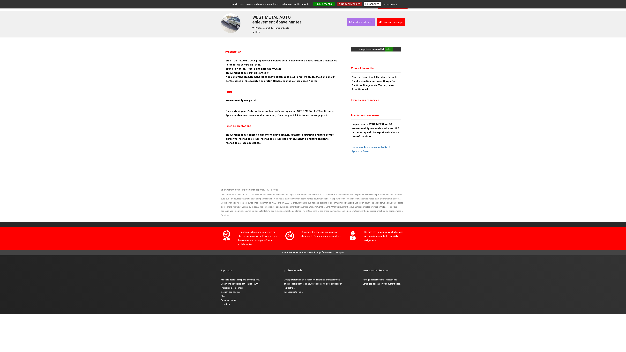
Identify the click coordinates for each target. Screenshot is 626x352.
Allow (388, 49)
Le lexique (225, 304)
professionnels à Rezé (381, 207)
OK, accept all (324, 4)
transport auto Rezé (293, 292)
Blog (223, 296)
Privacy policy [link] (389, 4)
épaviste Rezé (360, 151)
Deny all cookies (350, 4)
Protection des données (232, 288)
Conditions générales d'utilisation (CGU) (240, 284)
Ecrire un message (392, 22)
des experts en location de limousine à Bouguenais (295, 211)
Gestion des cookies (230, 292)
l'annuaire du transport (343, 203)
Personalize (372, 4)
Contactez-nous (228, 300)
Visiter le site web (362, 22)
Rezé (257, 32)
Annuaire (225, 280)
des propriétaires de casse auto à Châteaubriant (342, 211)
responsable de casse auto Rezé (371, 147)
